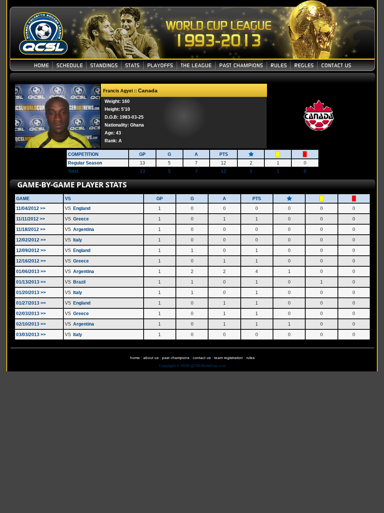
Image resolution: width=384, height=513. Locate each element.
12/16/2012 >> (31, 261)
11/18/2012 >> (30, 229)
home (135, 358)
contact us (202, 358)
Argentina (83, 229)
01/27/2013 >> (31, 303)
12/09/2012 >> (31, 250)
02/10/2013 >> (31, 324)
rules (250, 358)
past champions (175, 358)
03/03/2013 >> (31, 334)
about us (151, 358)
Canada (148, 91)
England (81, 208)
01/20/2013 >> (31, 292)
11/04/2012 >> (30, 208)
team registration (228, 358)
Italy (77, 240)
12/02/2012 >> (31, 240)
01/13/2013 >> (31, 282)
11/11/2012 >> (30, 219)
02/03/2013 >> (31, 313)
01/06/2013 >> (31, 271)
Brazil (79, 282)
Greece (81, 219)
